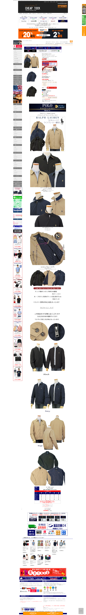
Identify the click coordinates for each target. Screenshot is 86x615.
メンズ (15, 50)
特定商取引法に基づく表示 (69, 43)
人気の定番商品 (16, 62)
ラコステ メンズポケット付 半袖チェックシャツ (47, 548)
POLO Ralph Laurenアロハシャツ (18, 274)
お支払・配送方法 (25, 13)
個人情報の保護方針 (41, 611)
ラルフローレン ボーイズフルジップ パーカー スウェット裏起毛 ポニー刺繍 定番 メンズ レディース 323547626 (55, 550)
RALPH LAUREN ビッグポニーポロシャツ (17, 304)
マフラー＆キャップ (17, 60)
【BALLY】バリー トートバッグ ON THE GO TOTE (18, 362)
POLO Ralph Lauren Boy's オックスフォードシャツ (17, 244)
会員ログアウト (39, 13)
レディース (15, 108)
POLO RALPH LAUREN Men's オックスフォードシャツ (17, 318)
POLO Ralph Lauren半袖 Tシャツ (18, 259)
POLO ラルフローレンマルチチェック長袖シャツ (40, 548)
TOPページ (65, 13)
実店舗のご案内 (49, 13)
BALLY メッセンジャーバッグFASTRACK (17, 289)
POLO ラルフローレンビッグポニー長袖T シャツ (48, 561)
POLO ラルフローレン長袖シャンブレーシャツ (62, 548)
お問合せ (30, 13)
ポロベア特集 (16, 58)
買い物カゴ (44, 13)
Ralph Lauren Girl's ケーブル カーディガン (17, 348)
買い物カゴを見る (58, 611)
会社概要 (20, 13)
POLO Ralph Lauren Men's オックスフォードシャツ (17, 333)
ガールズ (15, 56)
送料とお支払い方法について (50, 43)
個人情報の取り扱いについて (59, 43)
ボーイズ (15, 52)
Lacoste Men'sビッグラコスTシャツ (18, 377)
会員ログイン (34, 13)
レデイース (15, 54)
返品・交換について (48, 611)
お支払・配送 (26, 611)
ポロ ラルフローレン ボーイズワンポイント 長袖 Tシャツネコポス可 (25, 549)
